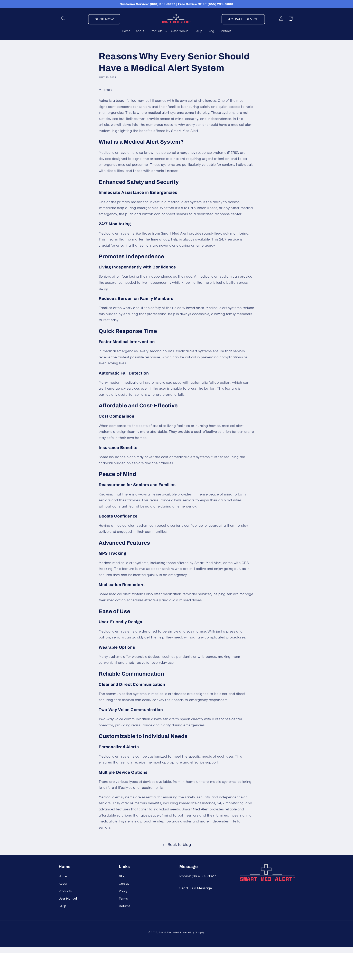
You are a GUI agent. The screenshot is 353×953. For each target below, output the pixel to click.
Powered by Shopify (192, 932)
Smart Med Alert (169, 932)
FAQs (63, 906)
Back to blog (179, 845)
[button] (63, 18)
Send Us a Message (195, 888)
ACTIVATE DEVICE (243, 19)
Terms (123, 898)
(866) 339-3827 (204, 876)
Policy (123, 891)
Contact (125, 883)
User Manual (68, 898)
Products (65, 891)
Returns (124, 906)
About (63, 883)
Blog (122, 876)
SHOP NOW (104, 19)
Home (63, 876)
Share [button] (108, 89)
